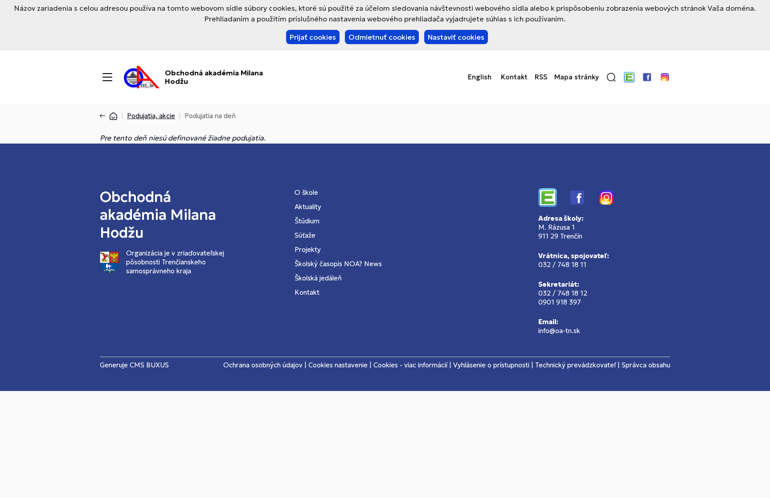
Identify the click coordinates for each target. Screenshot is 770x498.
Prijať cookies (313, 37)
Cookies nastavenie (338, 365)
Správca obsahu (646, 365)
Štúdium (307, 221)
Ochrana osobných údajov (263, 365)
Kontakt (514, 77)
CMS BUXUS (149, 365)
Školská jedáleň (318, 278)
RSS (541, 77)
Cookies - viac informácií (410, 365)
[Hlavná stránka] (113, 115)
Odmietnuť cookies (381, 37)
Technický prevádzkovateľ (575, 365)
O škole (306, 192)
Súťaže (305, 235)
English (479, 77)
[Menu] (107, 77)
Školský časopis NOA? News (338, 263)
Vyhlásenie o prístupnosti (491, 365)
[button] (611, 77)
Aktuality (308, 206)
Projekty (308, 249)
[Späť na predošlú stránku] (104, 115)
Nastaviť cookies (456, 37)
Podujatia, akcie (151, 115)
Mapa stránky (576, 77)
